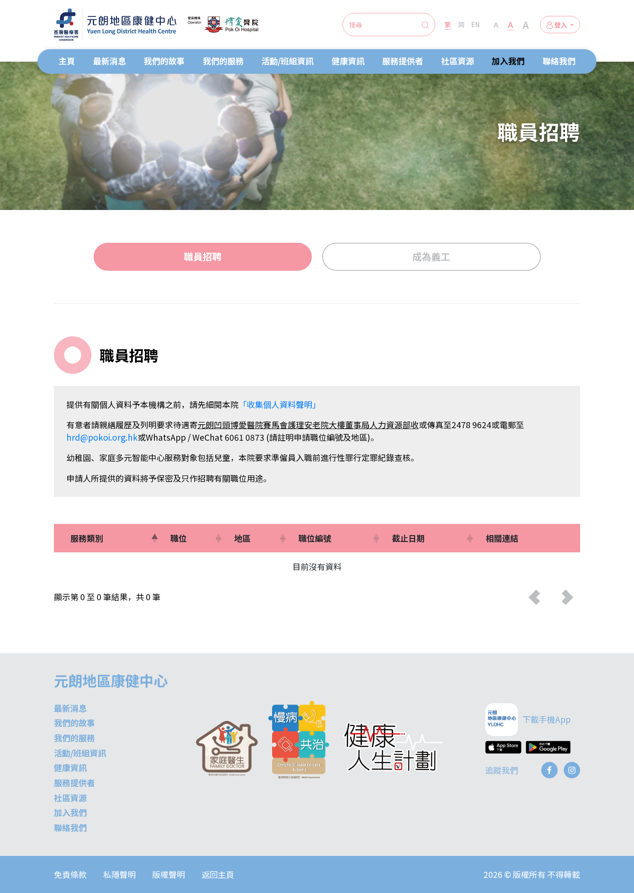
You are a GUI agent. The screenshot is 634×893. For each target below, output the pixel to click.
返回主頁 (217, 874)
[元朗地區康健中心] (115, 24)
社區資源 (457, 60)
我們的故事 (164, 60)
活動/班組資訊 (287, 60)
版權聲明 (168, 874)
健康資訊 (348, 60)
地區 (242, 538)
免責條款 (70, 874)
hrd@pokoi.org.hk (102, 437)
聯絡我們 (559, 60)
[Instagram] (572, 770)
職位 (178, 538)
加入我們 (508, 60)
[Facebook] (549, 770)
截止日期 (408, 538)
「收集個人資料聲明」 (279, 404)
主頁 (67, 60)
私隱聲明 (119, 874)
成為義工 (431, 256)
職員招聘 (203, 256)
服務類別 (86, 538)
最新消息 (109, 60)
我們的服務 (223, 60)
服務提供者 (402, 60)
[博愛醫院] (223, 24)
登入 (560, 24)
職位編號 (314, 538)
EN (475, 24)
